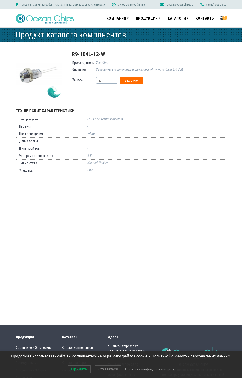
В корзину (131, 80)
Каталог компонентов (77, 347)
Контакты (205, 18)
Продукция (147, 18)
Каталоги (177, 18)
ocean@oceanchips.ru (180, 4)
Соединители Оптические (34, 347)
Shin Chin (102, 62)
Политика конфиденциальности (149, 369)
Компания (116, 18)
